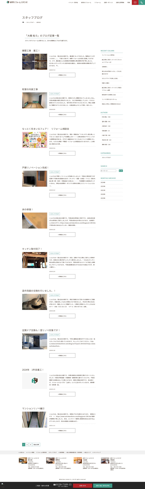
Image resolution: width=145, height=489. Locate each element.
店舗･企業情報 (120, 2)
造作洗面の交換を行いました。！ (39, 290)
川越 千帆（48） (106, 135)
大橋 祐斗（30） (106, 126)
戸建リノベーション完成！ (35, 167)
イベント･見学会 (73, 2)
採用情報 (62, 452)
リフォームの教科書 (41, 452)
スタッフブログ (30, 22)
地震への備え (105, 83)
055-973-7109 (90, 467)
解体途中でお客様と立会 (109, 95)
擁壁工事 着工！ (31, 50)
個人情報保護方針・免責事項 (74, 452)
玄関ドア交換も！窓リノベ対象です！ (41, 330)
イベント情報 (30, 452)
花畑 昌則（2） (106, 130)
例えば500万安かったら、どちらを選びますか (112, 72)
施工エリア (88, 452)
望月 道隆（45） (106, 121)
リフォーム (97, 2)
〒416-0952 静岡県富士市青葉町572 (33, 462)
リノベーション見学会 (108, 55)
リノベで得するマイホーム (109, 99)
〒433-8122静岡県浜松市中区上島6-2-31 (116, 462)
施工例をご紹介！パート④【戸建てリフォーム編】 (112, 89)
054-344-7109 (62, 467)
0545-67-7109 (35, 467)
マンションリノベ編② (33, 408)
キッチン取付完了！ (32, 248)
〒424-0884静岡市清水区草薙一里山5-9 (61, 462)
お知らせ (22, 452)
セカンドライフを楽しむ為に (110, 78)
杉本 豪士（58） (106, 117)
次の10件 (36, 444)
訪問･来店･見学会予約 (102, 485)
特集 (128, 2)
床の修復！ (27, 209)
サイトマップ (97, 452)
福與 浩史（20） (106, 144)
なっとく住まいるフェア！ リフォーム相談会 (45, 128)
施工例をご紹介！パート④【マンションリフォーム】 (112, 61)
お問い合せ (82, 485)
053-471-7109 (117, 467)
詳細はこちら (62, 75)
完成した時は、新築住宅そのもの (111, 104)
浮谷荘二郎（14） (107, 140)
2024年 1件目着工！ (33, 369)
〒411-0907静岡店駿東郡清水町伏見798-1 (89, 462)
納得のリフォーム (86, 2)
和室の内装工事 (30, 89)
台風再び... (105, 67)
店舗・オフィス (108, 2)
